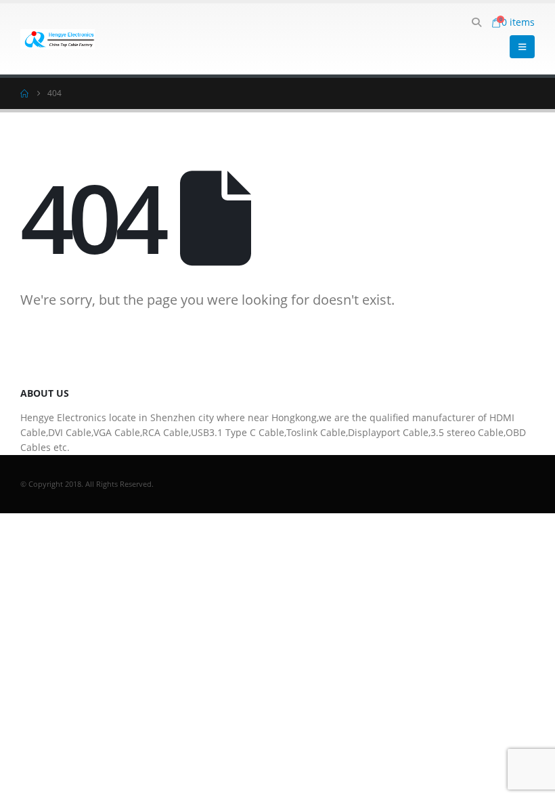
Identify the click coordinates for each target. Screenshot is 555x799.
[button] (476, 22)
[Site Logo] (57, 39)
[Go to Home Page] (24, 93)
